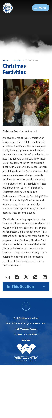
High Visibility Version (26, 328)
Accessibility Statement (26, 334)
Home (5, 60)
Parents (17, 60)
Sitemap (26, 339)
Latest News (32, 60)
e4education (39, 323)
